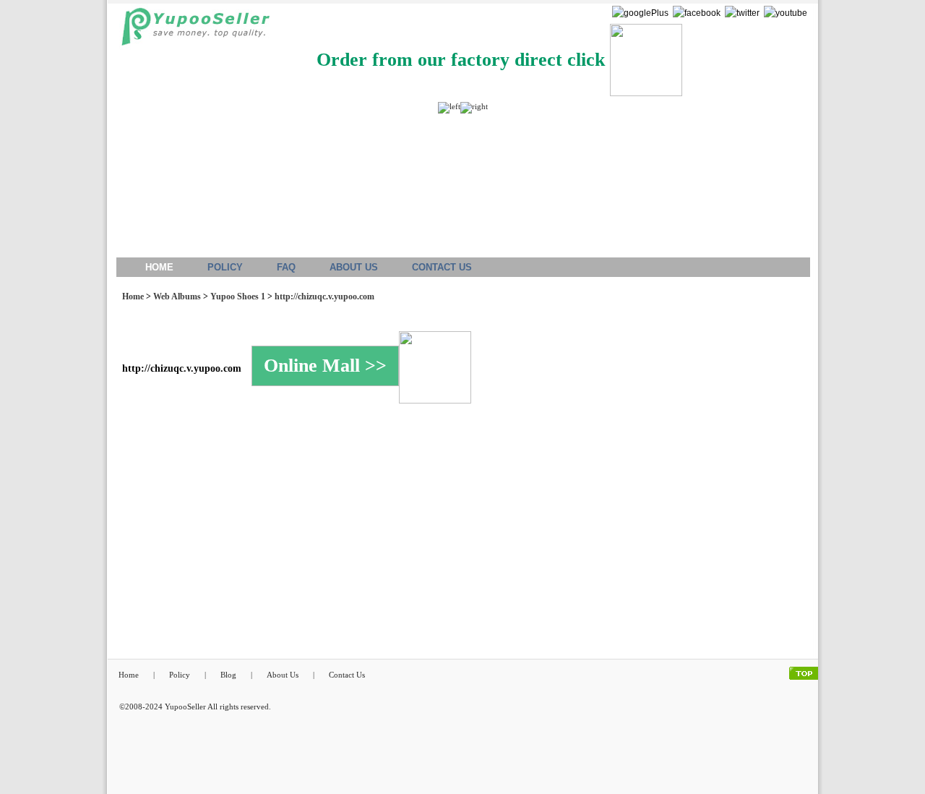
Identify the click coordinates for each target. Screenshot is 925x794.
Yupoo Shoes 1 (237, 296)
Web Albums (177, 296)
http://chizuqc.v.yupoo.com (324, 296)
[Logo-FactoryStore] (192, 31)
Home (133, 296)
